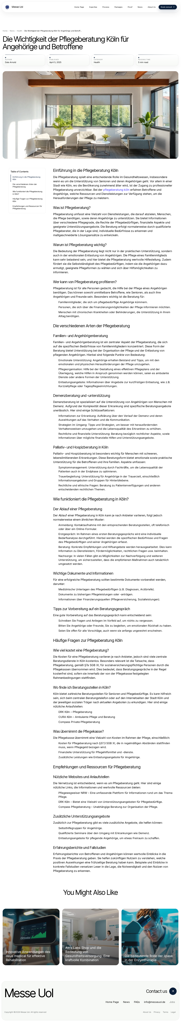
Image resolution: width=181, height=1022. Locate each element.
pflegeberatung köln (116, 189)
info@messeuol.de (154, 1002)
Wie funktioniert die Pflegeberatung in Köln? (27, 192)
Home (5, 31)
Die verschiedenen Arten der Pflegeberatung (25, 185)
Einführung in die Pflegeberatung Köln (26, 178)
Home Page (112, 1002)
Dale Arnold (10, 62)
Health (19, 31)
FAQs (137, 1002)
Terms (165, 1012)
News (12, 31)
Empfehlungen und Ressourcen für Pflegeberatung (27, 207)
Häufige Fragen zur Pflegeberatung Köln (27, 200)
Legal (173, 1012)
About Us (147, 1012)
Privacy (157, 1012)
